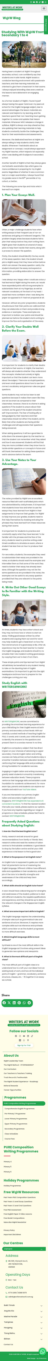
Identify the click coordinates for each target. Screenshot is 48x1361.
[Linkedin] (28, 1036)
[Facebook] (37, 2)
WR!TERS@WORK (11, 721)
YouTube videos (29, 789)
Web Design (31, 1358)
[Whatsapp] (45, 2)
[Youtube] (34, 2)
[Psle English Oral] (43, 2)
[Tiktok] (40, 2)
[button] (4, 1002)
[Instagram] (31, 2)
